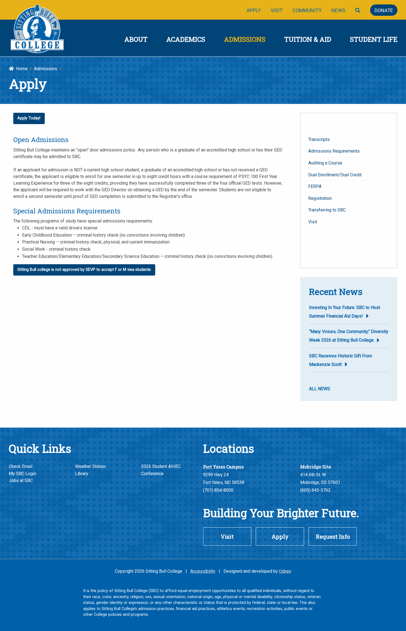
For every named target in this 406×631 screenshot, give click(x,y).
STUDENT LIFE (373, 39)
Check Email (20, 466)
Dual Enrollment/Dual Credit (335, 174)
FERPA (314, 186)
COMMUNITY (306, 10)
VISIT (277, 10)
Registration (320, 198)
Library (81, 473)
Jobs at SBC (21, 480)
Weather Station (90, 466)
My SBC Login (22, 473)
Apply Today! (28, 118)
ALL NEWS (319, 388)
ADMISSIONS (244, 39)
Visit (312, 221)
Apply (313, 127)
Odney (285, 571)
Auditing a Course (325, 163)
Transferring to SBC (327, 210)
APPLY (254, 10)
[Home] (37, 29)
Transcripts (319, 139)
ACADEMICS (185, 39)
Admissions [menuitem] (45, 68)
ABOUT (135, 39)
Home (21, 68)
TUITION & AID (307, 39)
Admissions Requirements (334, 151)
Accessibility (202, 571)
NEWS (338, 10)
